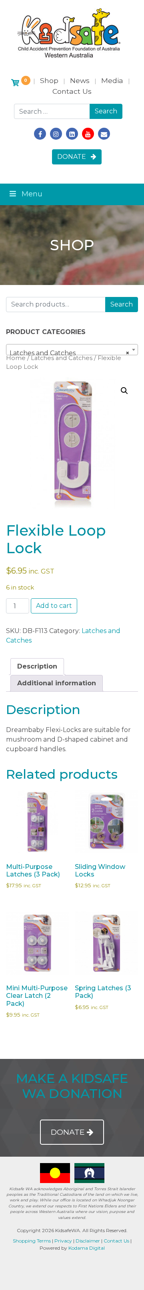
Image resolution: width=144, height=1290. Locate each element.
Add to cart (54, 605)
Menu (32, 194)
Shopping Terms (32, 1241)
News (80, 80)
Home (16, 358)
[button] (124, 391)
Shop (49, 80)
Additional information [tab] (56, 683)
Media (112, 80)
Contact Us (72, 91)
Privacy (63, 1241)
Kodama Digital (86, 1248)
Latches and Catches (61, 358)
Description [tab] (37, 666)
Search (121, 304)
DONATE (74, 156)
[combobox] (72, 349)
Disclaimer (88, 1241)
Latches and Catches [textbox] (70, 353)
